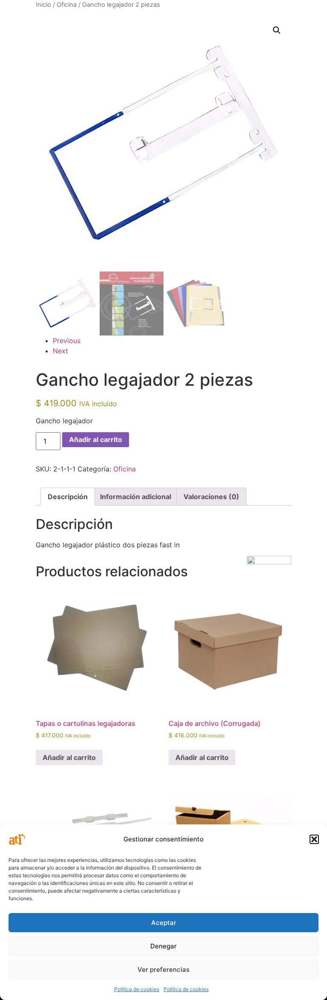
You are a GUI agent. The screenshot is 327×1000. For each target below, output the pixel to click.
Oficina (67, 5)
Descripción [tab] (68, 496)
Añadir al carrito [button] (69, 757)
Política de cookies (136, 989)
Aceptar (163, 923)
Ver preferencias (163, 969)
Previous (66, 340)
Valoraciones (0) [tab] (211, 496)
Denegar (163, 946)
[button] (314, 839)
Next (60, 351)
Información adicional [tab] (135, 496)
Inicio (43, 5)
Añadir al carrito (95, 439)
